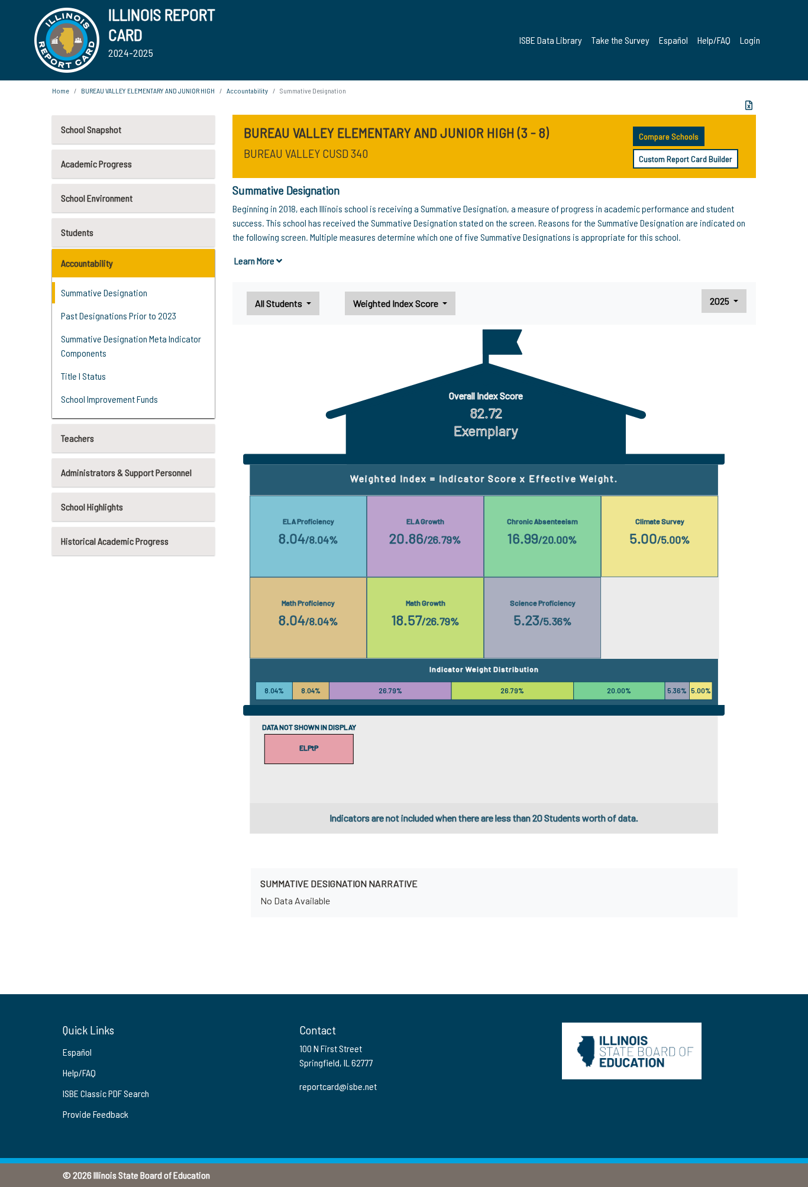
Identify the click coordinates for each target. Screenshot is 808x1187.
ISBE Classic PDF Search (106, 1093)
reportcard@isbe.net (338, 1086)
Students (77, 232)
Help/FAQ (714, 40)
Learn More (255, 260)
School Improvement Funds (109, 399)
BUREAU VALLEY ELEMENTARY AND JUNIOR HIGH (148, 90)
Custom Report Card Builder (685, 159)
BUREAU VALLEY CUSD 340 (306, 153)
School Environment (96, 197)
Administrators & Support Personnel (126, 472)
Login (750, 40)
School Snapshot (91, 129)
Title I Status (83, 375)
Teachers (77, 438)
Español (673, 40)
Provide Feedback (95, 1114)
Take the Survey (620, 40)
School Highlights (92, 506)
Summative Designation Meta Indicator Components (131, 345)
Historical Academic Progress (115, 540)
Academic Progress (96, 163)
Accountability (87, 263)
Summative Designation (104, 292)
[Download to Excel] (749, 105)
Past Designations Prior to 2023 (118, 315)
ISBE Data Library (550, 40)
